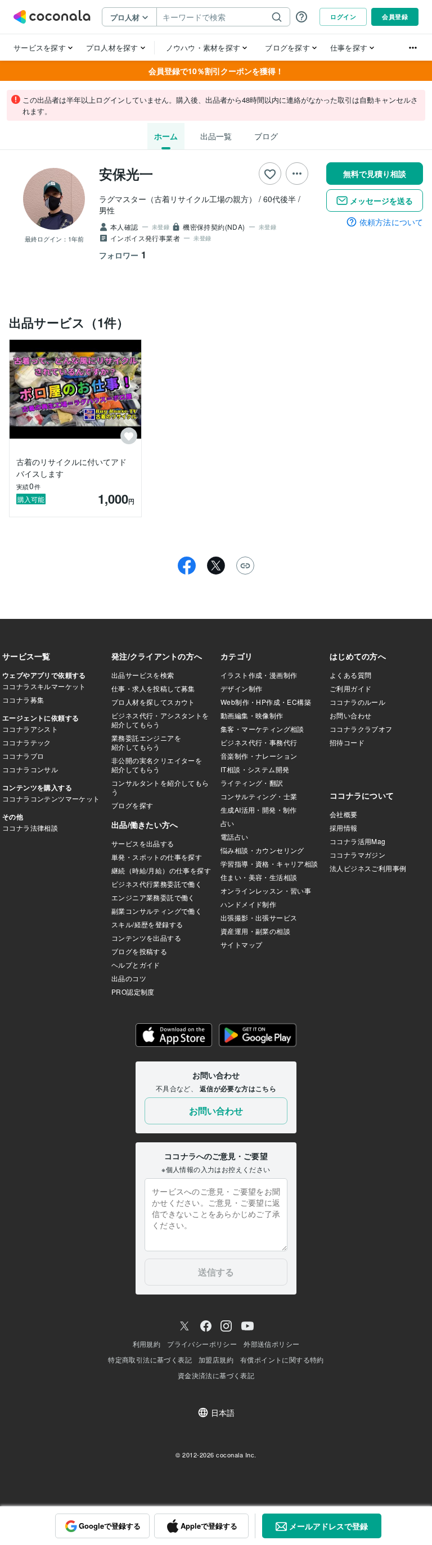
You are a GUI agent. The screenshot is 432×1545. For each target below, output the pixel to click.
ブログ (266, 136)
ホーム (166, 136)
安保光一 (126, 173)
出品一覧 (216, 136)
